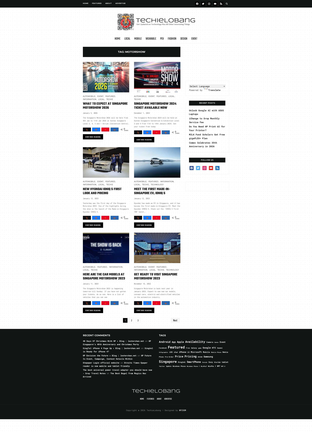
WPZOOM (182, 410)
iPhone (182, 352)
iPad (176, 352)
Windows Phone (179, 366)
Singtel (182, 362)
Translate (214, 90)
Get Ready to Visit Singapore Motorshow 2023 (155, 276)
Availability (195, 342)
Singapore (168, 361)
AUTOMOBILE (89, 96)
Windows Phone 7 (193, 366)
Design (183, 38)
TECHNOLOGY (157, 185)
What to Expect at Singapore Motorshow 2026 (105, 105)
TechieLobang (156, 391)
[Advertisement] (207, 62)
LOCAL (127, 38)
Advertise (120, 3)
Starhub (217, 362)
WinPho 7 (212, 366)
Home (85, 3)
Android (165, 342)
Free (188, 348)
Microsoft (196, 352)
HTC (214, 347)
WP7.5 (223, 366)
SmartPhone (194, 361)
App (174, 341)
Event (194, 38)
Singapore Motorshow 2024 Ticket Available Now (155, 105)
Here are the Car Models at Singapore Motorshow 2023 (104, 276)
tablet (225, 362)
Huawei (220, 348)
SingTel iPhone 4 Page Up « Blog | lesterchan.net (111, 348)
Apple (180, 341)
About (108, 3)
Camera (209, 342)
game (199, 348)
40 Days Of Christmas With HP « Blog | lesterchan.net (113, 341)
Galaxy (194, 348)
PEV (162, 38)
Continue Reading (93, 137)
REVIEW (200, 357)
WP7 (218, 366)
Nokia (225, 352)
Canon (216, 342)
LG (188, 352)
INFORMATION (89, 99)
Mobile (138, 38)
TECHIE (109, 99)
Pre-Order (169, 357)
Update (168, 366)
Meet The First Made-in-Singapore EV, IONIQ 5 (152, 191)
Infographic (163, 352)
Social (204, 362)
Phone (161, 357)
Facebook (163, 348)
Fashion (172, 38)
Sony (211, 362)
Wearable (151, 38)
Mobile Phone (216, 352)
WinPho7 (204, 366)
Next (175, 320)
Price (179, 356)
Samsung (208, 356)
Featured (176, 347)
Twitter (162, 366)
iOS (171, 352)
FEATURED (97, 3)
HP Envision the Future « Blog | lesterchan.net (109, 355)
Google (207, 347)
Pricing (191, 356)
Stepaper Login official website (101, 362)
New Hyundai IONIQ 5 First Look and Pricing (102, 191)
